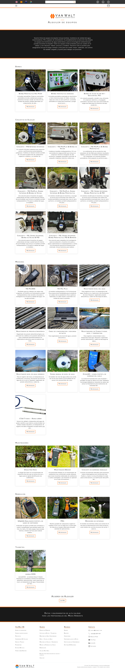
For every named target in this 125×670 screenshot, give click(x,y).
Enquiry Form (94, 636)
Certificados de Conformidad (71, 642)
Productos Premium (45, 630)
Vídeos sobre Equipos (20, 650)
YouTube (93, 639)
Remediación (43, 647)
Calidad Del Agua (44, 650)
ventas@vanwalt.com (96, 630)
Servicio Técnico (19, 642)
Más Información (30, 106)
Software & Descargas (70, 644)
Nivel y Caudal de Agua (46, 639)
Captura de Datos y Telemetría (48, 633)
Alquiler (42, 657)
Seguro (66, 630)
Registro (66, 633)
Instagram (93, 646)
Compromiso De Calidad (21, 639)
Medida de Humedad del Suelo (48, 644)
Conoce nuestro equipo (21, 633)
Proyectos (18, 636)
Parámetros (18, 644)
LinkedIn (93, 643)
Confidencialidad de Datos (71, 639)
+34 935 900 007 (96, 633)
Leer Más (62, 600)
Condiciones (67, 636)
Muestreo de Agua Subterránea (48, 636)
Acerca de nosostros (20, 630)
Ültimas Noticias (19, 647)
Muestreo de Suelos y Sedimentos (49, 642)
